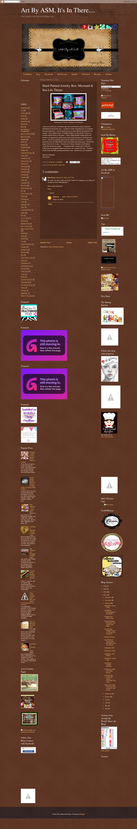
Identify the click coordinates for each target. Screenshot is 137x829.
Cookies (23, 177)
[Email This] (71, 162)
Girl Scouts (62, 74)
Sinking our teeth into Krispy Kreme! (110, 670)
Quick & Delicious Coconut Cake (32, 624)
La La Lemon (25, 218)
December (108, 597)
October (107, 603)
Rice (22, 255)
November (108, 600)
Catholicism (24, 158)
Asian (22, 116)
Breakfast (24, 147)
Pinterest (86, 74)
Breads (23, 145)
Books (23, 142)
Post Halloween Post (32, 506)
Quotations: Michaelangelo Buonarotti (110, 612)
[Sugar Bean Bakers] (108, 252)
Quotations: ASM (110, 651)
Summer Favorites (26, 279)
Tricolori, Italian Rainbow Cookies (32, 573)
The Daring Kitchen (27, 285)
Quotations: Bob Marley (110, 654)
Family (23, 196)
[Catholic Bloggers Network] (112, 576)
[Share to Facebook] (77, 162)
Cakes (23, 156)
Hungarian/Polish (26, 210)
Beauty (23, 124)
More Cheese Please (27, 229)
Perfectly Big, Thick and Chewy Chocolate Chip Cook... (110, 679)
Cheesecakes (25, 161)
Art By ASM (53, 165)
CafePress (27, 74)
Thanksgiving (25, 282)
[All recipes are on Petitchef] (107, 108)
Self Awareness (26, 266)
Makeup (23, 221)
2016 (105, 586)
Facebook (49, 74)
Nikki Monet (51, 177)
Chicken (23, 164)
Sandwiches (24, 263)
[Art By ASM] (107, 207)
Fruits (22, 202)
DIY (64, 165)
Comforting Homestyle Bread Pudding (33, 530)
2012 (105, 592)
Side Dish (24, 269)
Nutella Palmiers (110, 637)
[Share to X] (75, 162)
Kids (22, 215)
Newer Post (45, 243)
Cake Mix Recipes (26, 153)
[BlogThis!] (73, 162)
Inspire (74, 74)
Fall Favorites (25, 194)
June (106, 702)
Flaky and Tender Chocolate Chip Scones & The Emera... (110, 687)
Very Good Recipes (107, 437)
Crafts (60, 165)
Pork (22, 241)
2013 (105, 589)
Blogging (23, 139)
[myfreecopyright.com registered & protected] (28, 732)
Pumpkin (23, 247)
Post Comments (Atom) (56, 247)
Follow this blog (28, 751)
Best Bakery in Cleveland (25, 130)
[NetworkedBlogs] (28, 748)
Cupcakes (24, 183)
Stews (23, 277)
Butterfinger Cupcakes (33, 646)
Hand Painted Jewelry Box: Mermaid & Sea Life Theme (110, 642)
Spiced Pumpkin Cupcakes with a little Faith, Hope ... (110, 623)
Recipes (97, 74)
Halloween (24, 204)
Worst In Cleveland (27, 296)
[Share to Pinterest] (79, 162)
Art (48, 165)
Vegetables (24, 293)
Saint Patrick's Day (27, 258)
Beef (22, 127)
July (106, 699)
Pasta (23, 236)
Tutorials (23, 290)
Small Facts (24, 271)
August (107, 697)
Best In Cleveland (26, 134)
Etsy (38, 74)
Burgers (23, 150)
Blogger (82, 814)
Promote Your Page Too (107, 209)
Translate (108, 90)
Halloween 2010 (109, 648)
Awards (23, 119)
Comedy (23, 175)
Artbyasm (56, 197)
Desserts (23, 185)
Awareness (24, 121)
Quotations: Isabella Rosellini (108, 664)
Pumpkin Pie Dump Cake (109, 617)
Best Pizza (24, 137)
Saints (23, 260)
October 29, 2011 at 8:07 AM (65, 177)
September (108, 694)
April (106, 708)
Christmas (24, 169)
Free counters (105, 751)
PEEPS (23, 239)
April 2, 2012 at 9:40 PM (69, 197)
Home (68, 243)
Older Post (92, 243)
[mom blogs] (108, 269)
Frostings (24, 199)
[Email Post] (66, 162)
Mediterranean (25, 223)
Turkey (23, 288)
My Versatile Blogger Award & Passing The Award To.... (110, 631)
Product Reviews (26, 244)
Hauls (22, 207)
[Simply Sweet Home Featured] (44, 399)
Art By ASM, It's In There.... (58, 10)
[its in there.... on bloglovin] (109, 381)
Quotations (24, 250)
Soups (23, 274)
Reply (49, 189)
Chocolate (24, 166)
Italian (23, 213)
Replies (52, 193)
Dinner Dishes (25, 188)
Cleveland (24, 172)
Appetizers (24, 108)
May (106, 705)
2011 (105, 595)
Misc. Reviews (25, 226)
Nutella (23, 233)
